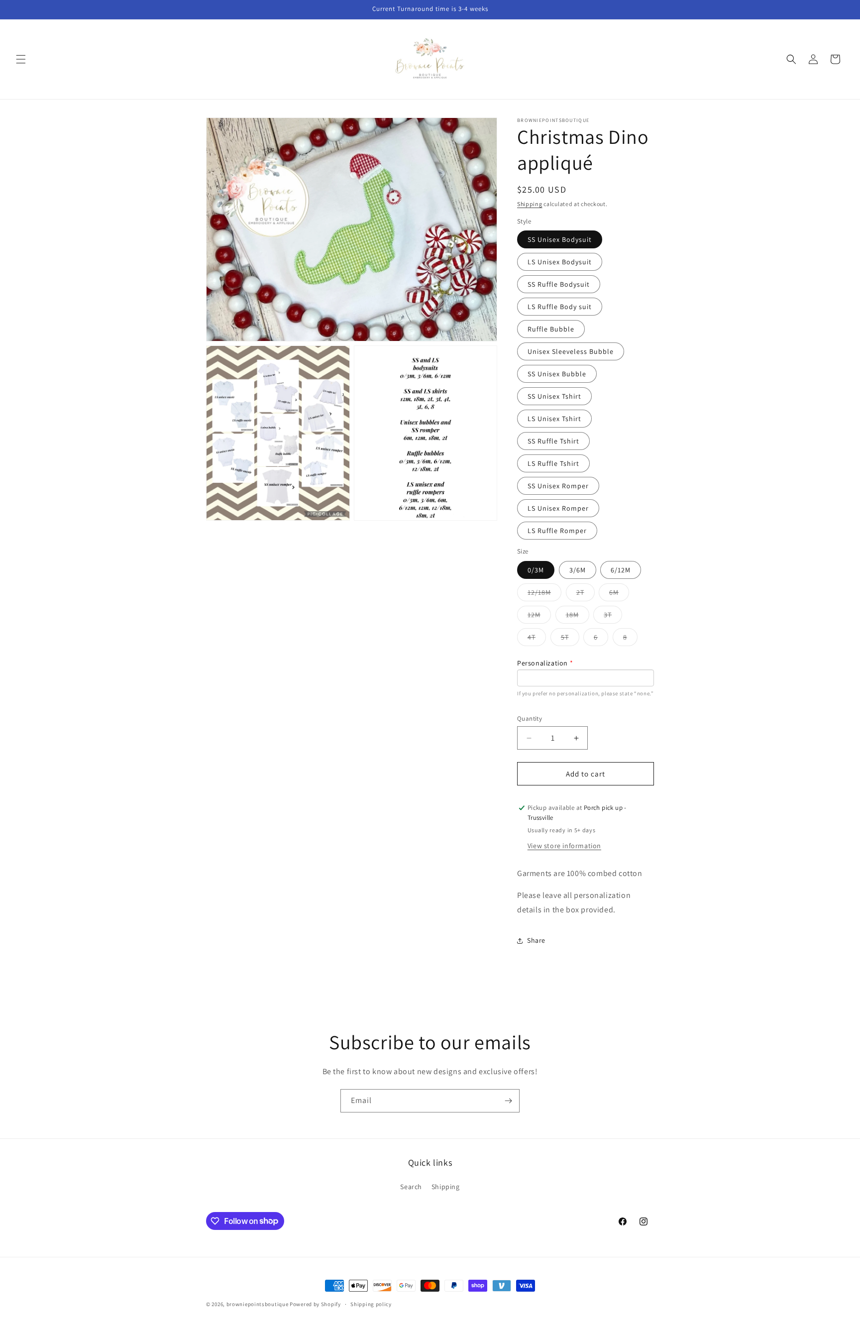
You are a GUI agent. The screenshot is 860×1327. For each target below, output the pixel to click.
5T (570, 639)
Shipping (529, 204)
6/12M (621, 569)
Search (411, 1186)
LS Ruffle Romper (557, 530)
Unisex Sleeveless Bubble (571, 351)
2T (585, 594)
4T (537, 639)
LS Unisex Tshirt (554, 418)
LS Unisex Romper (558, 508)
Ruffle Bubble (551, 329)
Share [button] (536, 940)
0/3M (536, 569)
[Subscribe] (508, 1100)
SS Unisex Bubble (557, 373)
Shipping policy (371, 1303)
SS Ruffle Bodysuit (559, 284)
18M (577, 617)
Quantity (529, 718)
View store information (564, 845)
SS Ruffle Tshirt (553, 441)
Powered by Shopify (315, 1304)
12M (539, 617)
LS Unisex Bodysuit (560, 261)
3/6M (577, 569)
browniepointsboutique (257, 1304)
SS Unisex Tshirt (554, 396)
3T (613, 617)
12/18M (544, 594)
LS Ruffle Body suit (560, 306)
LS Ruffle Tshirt (553, 463)
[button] (21, 59)
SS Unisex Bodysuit (560, 239)
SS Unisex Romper (558, 485)
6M (619, 594)
